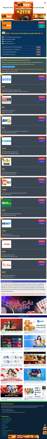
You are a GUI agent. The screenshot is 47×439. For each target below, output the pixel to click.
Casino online (5, 423)
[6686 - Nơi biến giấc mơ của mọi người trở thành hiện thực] (35, 397)
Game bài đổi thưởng (6, 418)
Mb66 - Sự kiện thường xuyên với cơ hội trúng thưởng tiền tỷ (10, 382)
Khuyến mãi (4, 426)
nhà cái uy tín (8, 284)
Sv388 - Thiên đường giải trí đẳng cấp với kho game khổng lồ (34, 365)
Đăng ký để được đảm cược (8, 66)
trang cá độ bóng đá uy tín (7, 430)
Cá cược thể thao (5, 421)
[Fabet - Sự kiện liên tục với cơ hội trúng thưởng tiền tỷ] (35, 380)
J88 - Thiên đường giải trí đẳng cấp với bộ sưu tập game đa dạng (11, 399)
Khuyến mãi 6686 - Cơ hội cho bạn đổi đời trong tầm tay (11, 365)
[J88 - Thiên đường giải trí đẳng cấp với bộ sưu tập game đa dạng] (12, 397)
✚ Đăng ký (41, 22)
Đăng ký (38, 47)
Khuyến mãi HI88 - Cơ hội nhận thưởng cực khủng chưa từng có (34, 349)
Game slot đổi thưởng (6, 420)
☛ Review (42, 79)
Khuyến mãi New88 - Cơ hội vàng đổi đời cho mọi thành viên (11, 332)
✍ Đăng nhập (41, 26)
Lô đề (3, 424)
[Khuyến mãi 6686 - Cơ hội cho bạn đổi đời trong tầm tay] (12, 363)
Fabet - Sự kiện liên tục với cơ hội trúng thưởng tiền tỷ (34, 382)
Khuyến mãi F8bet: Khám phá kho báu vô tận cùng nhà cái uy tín (34, 332)
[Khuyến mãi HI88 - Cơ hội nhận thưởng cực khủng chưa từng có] (35, 347)
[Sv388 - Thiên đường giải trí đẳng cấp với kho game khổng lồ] (35, 363)
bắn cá (3, 429)
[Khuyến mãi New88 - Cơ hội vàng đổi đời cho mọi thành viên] (12, 330)
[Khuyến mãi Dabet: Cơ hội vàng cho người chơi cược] (12, 347)
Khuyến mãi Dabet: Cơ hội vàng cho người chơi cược (10, 349)
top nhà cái (4, 433)
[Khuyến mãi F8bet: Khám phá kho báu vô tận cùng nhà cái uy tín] (35, 330)
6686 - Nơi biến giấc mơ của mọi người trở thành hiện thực (34, 399)
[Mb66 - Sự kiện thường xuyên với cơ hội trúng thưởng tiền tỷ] (12, 380)
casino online (5, 427)
